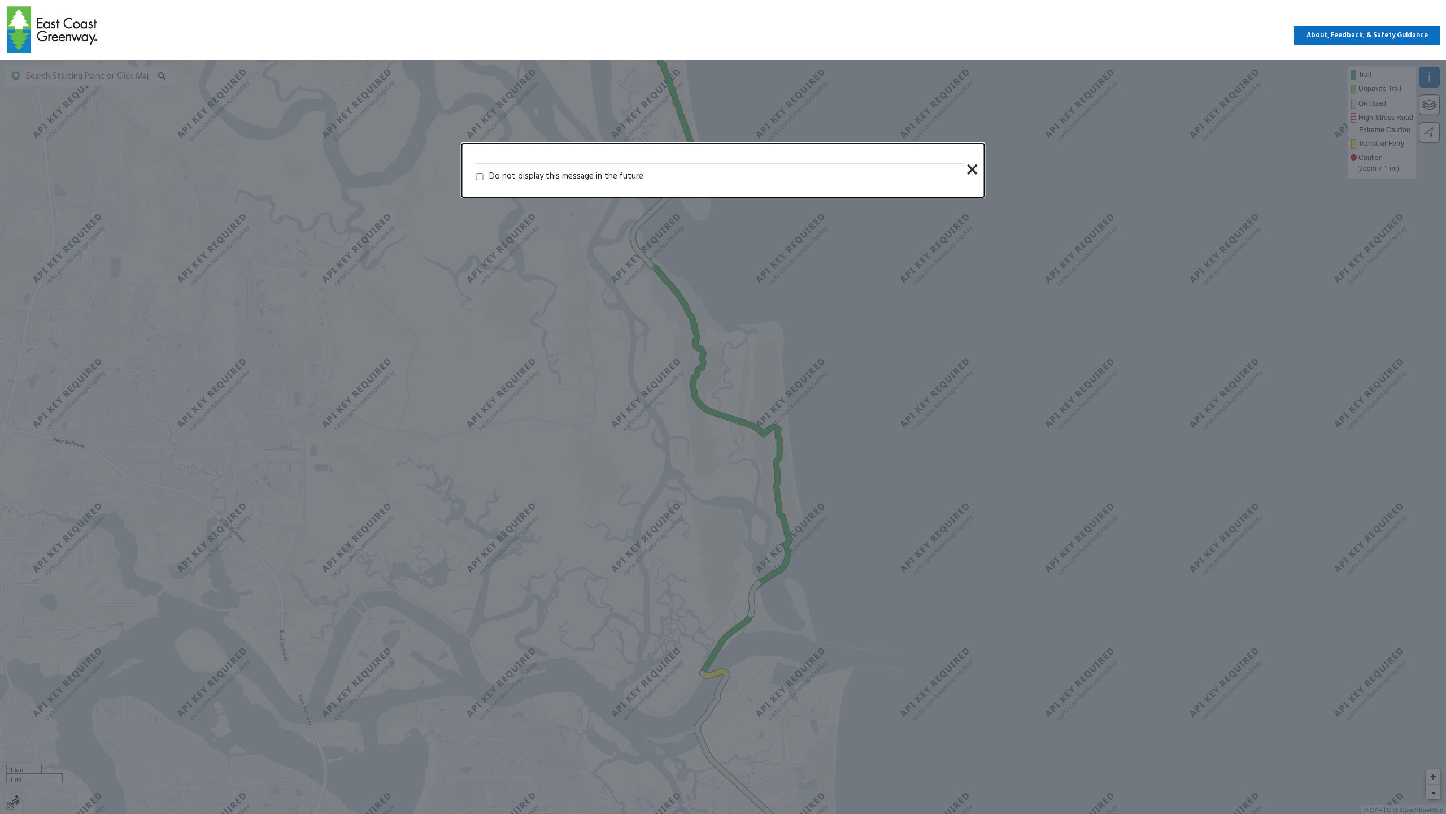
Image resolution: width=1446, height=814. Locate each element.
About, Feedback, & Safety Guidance (1367, 35)
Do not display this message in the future (566, 176)
